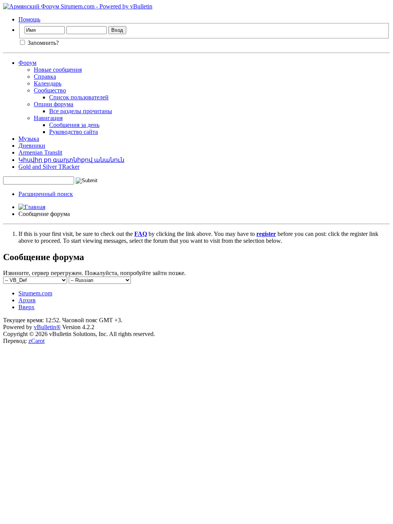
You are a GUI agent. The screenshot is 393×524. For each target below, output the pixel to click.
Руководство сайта (73, 132)
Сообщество (50, 90)
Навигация (48, 118)
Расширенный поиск (45, 194)
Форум (27, 62)
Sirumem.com (35, 293)
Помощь (29, 19)
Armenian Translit (40, 152)
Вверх (26, 307)
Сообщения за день (74, 125)
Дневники (31, 145)
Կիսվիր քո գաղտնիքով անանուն (71, 160)
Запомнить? (42, 43)
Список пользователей (79, 97)
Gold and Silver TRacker (48, 166)
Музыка (28, 138)
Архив (27, 300)
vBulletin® (47, 327)
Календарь (47, 83)
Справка (45, 76)
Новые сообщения (58, 69)
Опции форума (53, 104)
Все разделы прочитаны (80, 111)
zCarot (36, 341)
